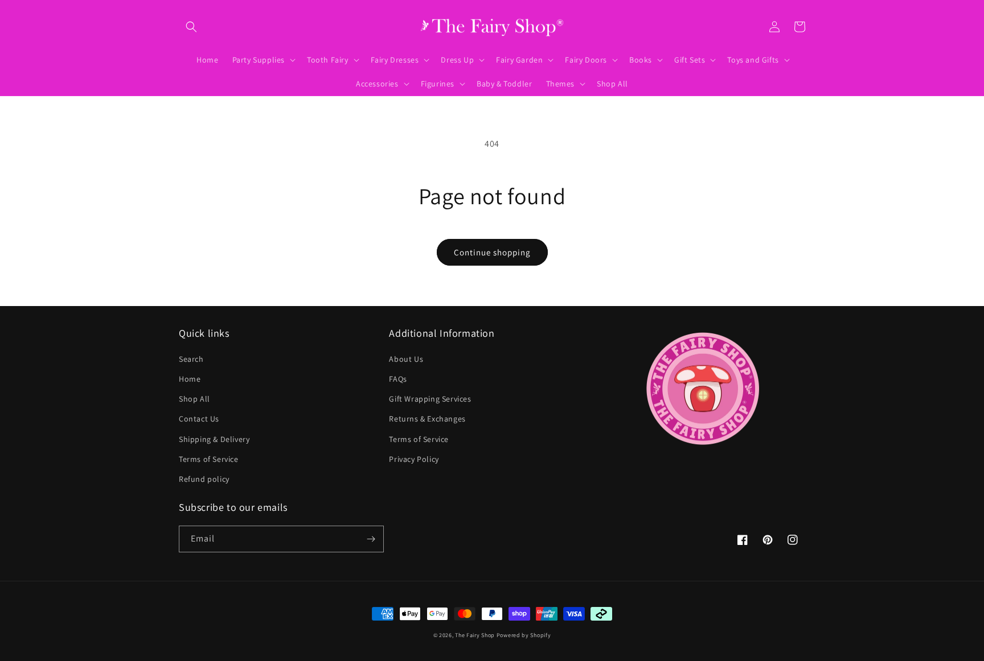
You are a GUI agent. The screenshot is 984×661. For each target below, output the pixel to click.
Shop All (194, 399)
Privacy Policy (413, 459)
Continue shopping (492, 252)
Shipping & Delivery (214, 439)
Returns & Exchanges (427, 419)
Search (191, 359)
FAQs (398, 379)
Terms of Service (209, 459)
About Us (406, 359)
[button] (191, 26)
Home (189, 379)
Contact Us (199, 419)
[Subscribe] (370, 539)
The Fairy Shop (475, 635)
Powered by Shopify (524, 635)
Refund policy (204, 479)
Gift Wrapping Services (430, 399)
